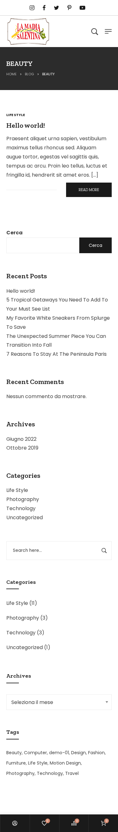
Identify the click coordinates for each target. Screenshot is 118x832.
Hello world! (20, 291)
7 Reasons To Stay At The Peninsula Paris (56, 354)
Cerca (14, 232)
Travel (72, 773)
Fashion (96, 752)
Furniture (16, 763)
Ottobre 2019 (22, 447)
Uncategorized (24, 517)
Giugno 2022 (21, 439)
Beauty (14, 752)
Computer (35, 752)
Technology (21, 508)
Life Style (17, 490)
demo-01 (59, 752)
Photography (22, 499)
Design (78, 752)
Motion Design (65, 763)
